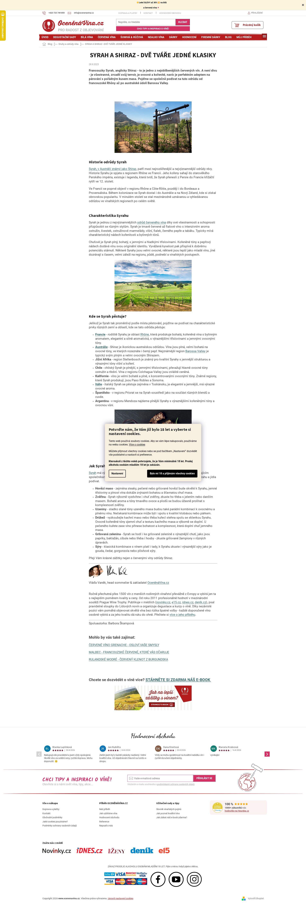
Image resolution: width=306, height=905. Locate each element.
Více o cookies (137, 444)
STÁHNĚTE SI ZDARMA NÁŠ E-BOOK (178, 680)
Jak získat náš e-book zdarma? (171, 817)
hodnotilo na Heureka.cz (237, 811)
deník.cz (200, 602)
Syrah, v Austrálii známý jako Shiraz (112, 169)
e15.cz (176, 602)
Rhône (144, 334)
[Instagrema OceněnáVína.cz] (194, 879)
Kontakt (148, 13)
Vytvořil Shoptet (256, 898)
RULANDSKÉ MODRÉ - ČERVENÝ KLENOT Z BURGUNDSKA (128, 659)
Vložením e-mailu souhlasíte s (161, 784)
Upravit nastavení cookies (120, 898)
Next (267, 754)
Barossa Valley (195, 351)
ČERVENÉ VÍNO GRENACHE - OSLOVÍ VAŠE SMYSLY (124, 645)
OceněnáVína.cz (158, 582)
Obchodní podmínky (52, 817)
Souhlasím (172, 473)
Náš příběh (104, 809)
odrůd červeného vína (151, 222)
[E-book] (153, 698)
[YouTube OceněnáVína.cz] (176, 879)
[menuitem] (45, 37)
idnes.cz (187, 602)
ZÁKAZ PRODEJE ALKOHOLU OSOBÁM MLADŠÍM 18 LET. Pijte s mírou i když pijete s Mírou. (153, 866)
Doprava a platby (127, 13)
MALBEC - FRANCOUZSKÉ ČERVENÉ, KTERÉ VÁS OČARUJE (129, 652)
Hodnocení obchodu (170, 13)
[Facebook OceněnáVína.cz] (158, 879)
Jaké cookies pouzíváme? (55, 821)
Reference (104, 821)
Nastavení (117, 473)
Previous (39, 754)
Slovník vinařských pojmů (168, 809)
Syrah (92, 473)
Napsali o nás (106, 825)
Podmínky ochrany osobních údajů (59, 825)
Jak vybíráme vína (108, 813)
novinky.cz (163, 602)
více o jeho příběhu (182, 614)
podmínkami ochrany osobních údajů (176, 784)
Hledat (182, 22)
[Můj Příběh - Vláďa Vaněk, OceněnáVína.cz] (108, 571)
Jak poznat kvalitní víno (168, 813)
